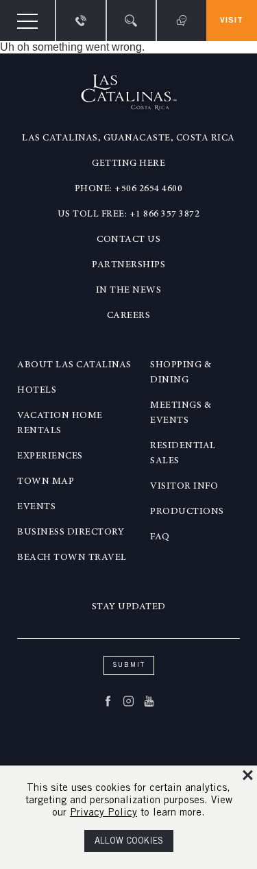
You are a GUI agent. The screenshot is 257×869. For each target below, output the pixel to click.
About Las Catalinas (74, 365)
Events (36, 507)
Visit (231, 20)
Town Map (45, 482)
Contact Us (128, 240)
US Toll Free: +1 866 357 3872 (129, 214)
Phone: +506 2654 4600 (129, 189)
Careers (129, 316)
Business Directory (70, 532)
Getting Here (128, 164)
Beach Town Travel (72, 558)
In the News (129, 290)
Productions (187, 512)
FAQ (160, 537)
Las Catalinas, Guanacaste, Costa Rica (128, 138)
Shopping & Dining (180, 372)
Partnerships (128, 265)
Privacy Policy (103, 813)
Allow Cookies (129, 841)
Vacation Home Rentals (60, 423)
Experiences (50, 456)
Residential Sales (183, 453)
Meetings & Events (180, 413)
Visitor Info (184, 486)
